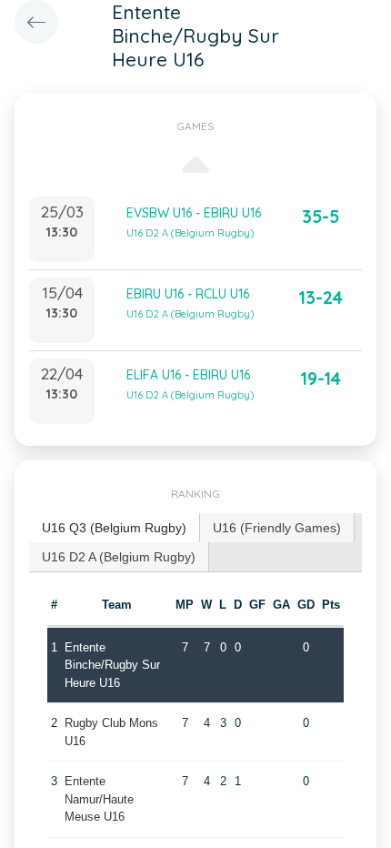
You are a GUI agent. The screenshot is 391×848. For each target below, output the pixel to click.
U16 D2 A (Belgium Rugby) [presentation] (119, 557)
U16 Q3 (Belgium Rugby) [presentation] (114, 527)
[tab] (114, 528)
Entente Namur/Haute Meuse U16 (99, 798)
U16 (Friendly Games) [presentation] (277, 527)
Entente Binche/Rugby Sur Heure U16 (112, 665)
